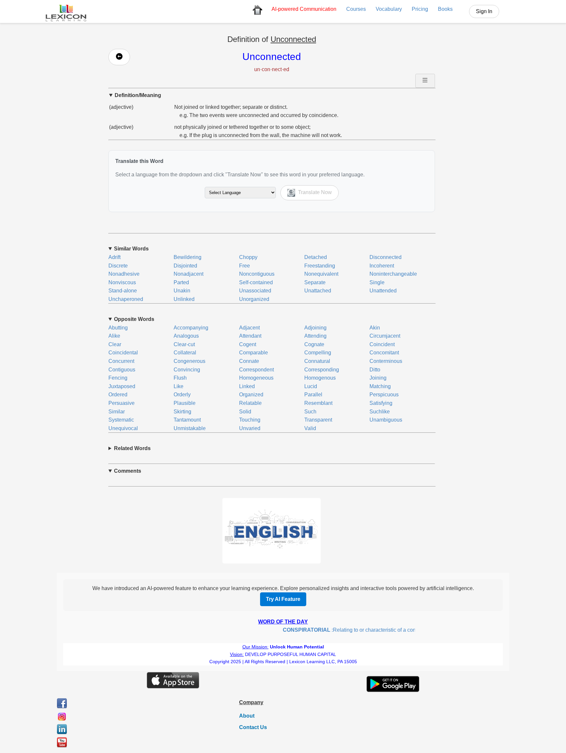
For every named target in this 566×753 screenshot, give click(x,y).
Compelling (317, 352)
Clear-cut (184, 344)
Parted (181, 282)
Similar (116, 411)
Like (178, 386)
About (247, 716)
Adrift (114, 257)
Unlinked (184, 299)
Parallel (313, 394)
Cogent (247, 344)
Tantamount (187, 420)
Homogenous (320, 378)
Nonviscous (122, 282)
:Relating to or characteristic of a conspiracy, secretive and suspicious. (380, 630)
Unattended (383, 290)
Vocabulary (389, 9)
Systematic (121, 420)
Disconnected (385, 257)
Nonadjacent (188, 274)
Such (310, 411)
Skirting (182, 411)
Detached (315, 257)
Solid (245, 411)
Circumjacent (384, 336)
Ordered (117, 394)
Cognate (314, 344)
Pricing (420, 9)
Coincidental (123, 352)
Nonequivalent (321, 274)
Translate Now (314, 192)
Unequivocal (123, 428)
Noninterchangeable (393, 274)
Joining (378, 378)
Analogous (186, 336)
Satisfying (380, 403)
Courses (356, 9)
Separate (315, 282)
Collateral (185, 352)
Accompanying (191, 327)
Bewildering (187, 257)
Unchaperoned (125, 299)
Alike (114, 336)
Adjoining (315, 327)
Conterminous (385, 361)
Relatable (250, 403)
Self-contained (256, 282)
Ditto (374, 369)
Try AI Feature (283, 599)
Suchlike (379, 411)
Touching (249, 420)
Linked (247, 386)
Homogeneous (256, 378)
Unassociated (255, 290)
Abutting (118, 327)
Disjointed (185, 265)
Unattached (317, 290)
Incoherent (381, 265)
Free (244, 265)
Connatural (317, 361)
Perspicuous (384, 394)
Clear (114, 344)
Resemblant (318, 403)
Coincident (382, 344)
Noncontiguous (256, 274)
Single (377, 282)
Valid (310, 428)
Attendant (250, 336)
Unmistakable (190, 428)
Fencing (117, 378)
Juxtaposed (121, 386)
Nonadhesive (124, 274)
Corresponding (321, 369)
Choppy (248, 257)
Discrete (118, 265)
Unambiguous (385, 420)
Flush (180, 378)
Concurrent (121, 361)
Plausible (185, 403)
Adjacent (249, 327)
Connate (249, 361)
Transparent (318, 420)
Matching (380, 386)
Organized (251, 394)
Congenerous (189, 361)
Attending (315, 336)
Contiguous (121, 369)
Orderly (182, 394)
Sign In (484, 11)
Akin (374, 327)
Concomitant (384, 352)
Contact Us (253, 727)
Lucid (310, 386)
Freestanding (319, 265)
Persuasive (121, 403)
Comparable (253, 352)
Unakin (182, 290)
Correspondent (256, 369)
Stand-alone (122, 290)
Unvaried (249, 428)
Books (445, 9)
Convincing (187, 369)
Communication (304, 9)
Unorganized (254, 299)
